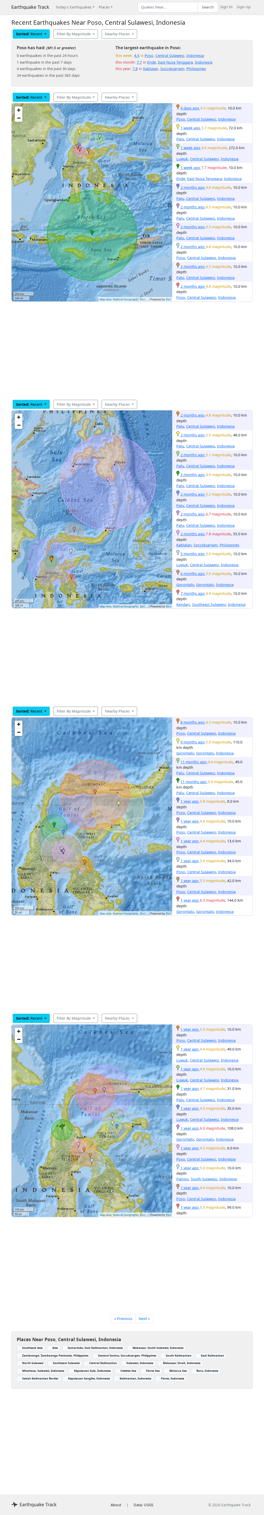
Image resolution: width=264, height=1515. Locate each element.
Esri (168, 299)
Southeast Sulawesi (209, 604)
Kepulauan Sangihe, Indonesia (89, 1378)
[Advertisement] (132, 351)
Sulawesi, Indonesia (139, 1363)
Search (208, 7)
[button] (88, 151)
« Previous (123, 1318)
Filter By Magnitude (74, 33)
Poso (149, 55)
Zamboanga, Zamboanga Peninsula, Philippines (55, 1355)
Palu (180, 139)
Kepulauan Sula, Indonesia (92, 1371)
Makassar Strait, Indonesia (182, 1363)
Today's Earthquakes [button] (73, 7)
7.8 (135, 68)
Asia (55, 1348)
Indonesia (195, 55)
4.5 (136, 55)
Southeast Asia (32, 1348)
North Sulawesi (32, 1363)
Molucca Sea (178, 1371)
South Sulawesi (204, 1179)
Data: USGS (143, 1504)
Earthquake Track (30, 7)
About (116, 1504)
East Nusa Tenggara (175, 62)
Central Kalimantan (103, 1363)
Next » (144, 1318)
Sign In (226, 6)
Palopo (182, 1179)
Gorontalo (185, 584)
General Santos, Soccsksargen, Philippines (127, 1355)
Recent (29, 33)
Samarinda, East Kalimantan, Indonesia (95, 1348)
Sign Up (244, 6)
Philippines (196, 68)
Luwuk (182, 158)
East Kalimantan (212, 1355)
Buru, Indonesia (207, 1371)
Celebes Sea (128, 1371)
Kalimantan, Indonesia (135, 1378)
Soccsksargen (172, 68)
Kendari (183, 604)
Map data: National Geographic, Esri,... (124, 299)
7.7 (139, 62)
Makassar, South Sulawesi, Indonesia (158, 1348)
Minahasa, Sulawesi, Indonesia (43, 1371)
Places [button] (104, 7)
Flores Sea (153, 1371)
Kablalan (150, 68)
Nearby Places (118, 33)
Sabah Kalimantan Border (40, 1378)
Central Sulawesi (169, 55)
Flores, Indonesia (172, 1378)
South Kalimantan (178, 1355)
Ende (151, 62)
